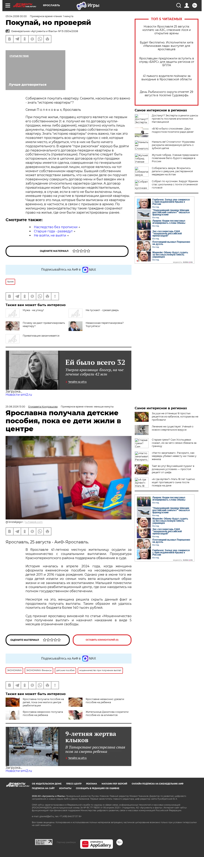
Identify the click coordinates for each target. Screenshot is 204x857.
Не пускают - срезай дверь (102, 310)
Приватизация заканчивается (41, 335)
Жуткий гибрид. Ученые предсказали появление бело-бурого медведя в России (175, 158)
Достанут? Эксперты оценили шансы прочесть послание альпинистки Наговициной (175, 118)
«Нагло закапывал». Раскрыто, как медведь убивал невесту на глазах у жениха (174, 456)
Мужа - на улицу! (33, 310)
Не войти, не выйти (50, 235)
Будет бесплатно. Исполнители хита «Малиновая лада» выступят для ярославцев (166, 46)
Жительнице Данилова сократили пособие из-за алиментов (107, 713)
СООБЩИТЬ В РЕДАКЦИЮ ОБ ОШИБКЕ (97, 788)
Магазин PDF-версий (114, 783)
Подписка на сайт (43, 788)
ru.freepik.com (34, 521)
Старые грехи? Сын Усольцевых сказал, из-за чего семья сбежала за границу (174, 443)
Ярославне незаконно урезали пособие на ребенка (105, 701)
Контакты (65, 788)
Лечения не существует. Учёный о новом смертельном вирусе (172, 428)
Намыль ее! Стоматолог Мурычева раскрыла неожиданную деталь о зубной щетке (173, 145)
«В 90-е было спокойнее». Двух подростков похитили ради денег (173, 130)
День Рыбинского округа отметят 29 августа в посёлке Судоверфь (166, 93)
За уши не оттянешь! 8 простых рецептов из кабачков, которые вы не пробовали (175, 416)
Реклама (91, 783)
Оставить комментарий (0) (102, 640)
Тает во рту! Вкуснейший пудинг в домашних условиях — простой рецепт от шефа (173, 469)
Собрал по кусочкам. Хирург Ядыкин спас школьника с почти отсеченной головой (175, 184)
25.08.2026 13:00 (15, 406)
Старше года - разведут (53, 231)
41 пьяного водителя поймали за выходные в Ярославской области (166, 77)
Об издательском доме (47, 783)
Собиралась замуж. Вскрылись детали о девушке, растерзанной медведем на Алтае (172, 171)
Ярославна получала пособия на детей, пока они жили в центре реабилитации (43, 702)
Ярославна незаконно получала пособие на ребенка (43, 713)
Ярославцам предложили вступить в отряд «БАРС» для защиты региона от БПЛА (166, 62)
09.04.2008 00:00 (16, 16)
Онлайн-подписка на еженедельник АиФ (157, 783)
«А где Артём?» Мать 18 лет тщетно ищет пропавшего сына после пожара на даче (173, 482)
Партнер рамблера (66, 842)
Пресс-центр (73, 783)
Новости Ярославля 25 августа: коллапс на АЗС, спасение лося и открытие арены (166, 30)
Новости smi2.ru (19, 395)
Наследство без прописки (55, 227)
